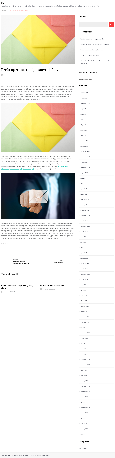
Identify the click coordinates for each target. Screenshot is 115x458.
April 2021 (83, 354)
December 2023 (84, 210)
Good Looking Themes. (27, 455)
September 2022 (85, 274)
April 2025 (83, 130)
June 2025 (83, 119)
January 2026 (84, 92)
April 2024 (83, 189)
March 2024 (83, 194)
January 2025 (84, 146)
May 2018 (83, 418)
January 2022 (84, 311)
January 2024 (84, 205)
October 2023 (84, 221)
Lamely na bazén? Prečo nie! (89, 55)
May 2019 (83, 402)
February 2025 (84, 140)
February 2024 (84, 199)
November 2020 (85, 359)
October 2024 (84, 162)
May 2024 (83, 183)
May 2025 (83, 124)
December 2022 (84, 263)
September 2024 (85, 167)
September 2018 (85, 407)
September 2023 (85, 226)
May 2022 (83, 290)
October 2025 (84, 98)
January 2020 (84, 381)
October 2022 (84, 269)
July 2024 (83, 178)
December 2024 (84, 151)
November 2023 (85, 215)
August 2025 (84, 108)
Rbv (3, 3)
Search (82, 16)
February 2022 (84, 306)
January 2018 (84, 429)
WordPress (46, 455)
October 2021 (84, 327)
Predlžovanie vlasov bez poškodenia (92, 39)
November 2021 (85, 322)
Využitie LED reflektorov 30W (52, 285)
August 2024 (84, 173)
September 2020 (85, 365)
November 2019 (85, 386)
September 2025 (85, 103)
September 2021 (85, 333)
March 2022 (83, 301)
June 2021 (83, 349)
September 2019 (85, 391)
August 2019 (84, 397)
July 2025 (83, 114)
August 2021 (84, 338)
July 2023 (83, 237)
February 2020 (84, 375)
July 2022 (83, 285)
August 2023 (84, 231)
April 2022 (83, 295)
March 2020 (83, 370)
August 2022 (84, 279)
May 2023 (83, 247)
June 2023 (83, 242)
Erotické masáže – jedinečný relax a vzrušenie (95, 44)
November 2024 (85, 157)
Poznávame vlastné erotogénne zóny (92, 50)
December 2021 (84, 317)
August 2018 (84, 413)
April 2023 (83, 253)
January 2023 (84, 258)
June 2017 (83, 434)
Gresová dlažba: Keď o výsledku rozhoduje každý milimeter (96, 62)
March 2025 (83, 135)
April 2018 (83, 423)
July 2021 (83, 343)
